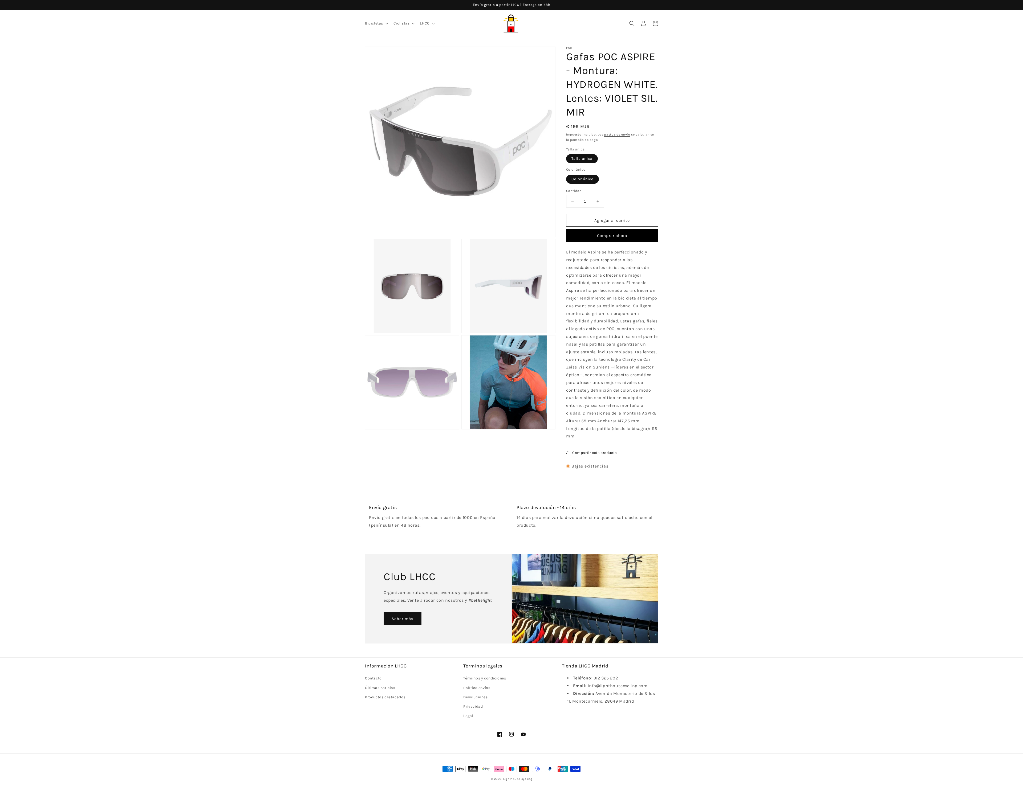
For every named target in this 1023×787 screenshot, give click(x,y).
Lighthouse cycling (517, 779)
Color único (582, 179)
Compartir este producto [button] (594, 452)
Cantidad (574, 191)
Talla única (581, 158)
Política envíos (476, 688)
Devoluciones (475, 697)
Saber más (402, 618)
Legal (468, 716)
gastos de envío (617, 134)
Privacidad (473, 706)
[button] (376, 23)
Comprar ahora (612, 235)
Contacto (373, 678)
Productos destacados (385, 697)
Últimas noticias (380, 688)
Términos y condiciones (484, 678)
